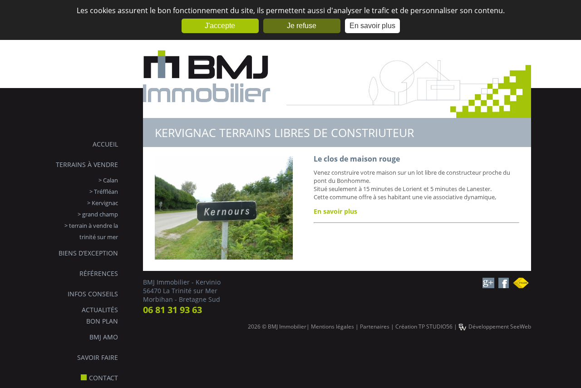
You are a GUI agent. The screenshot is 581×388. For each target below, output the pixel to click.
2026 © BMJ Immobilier (277, 326)
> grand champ (98, 214)
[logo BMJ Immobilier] (206, 113)
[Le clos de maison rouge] (224, 257)
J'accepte (220, 25)
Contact (103, 377)
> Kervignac (102, 203)
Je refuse (301, 25)
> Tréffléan (103, 191)
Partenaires (374, 326)
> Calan (108, 180)
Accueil (105, 144)
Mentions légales (332, 326)
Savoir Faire (97, 357)
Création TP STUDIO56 (424, 326)
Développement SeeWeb (499, 326)
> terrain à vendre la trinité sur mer (91, 231)
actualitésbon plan (100, 315)
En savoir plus (372, 25)
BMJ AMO (103, 337)
